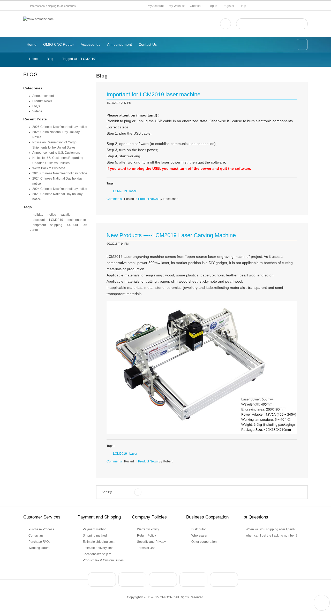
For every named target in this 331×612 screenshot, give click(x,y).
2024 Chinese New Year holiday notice (59, 189)
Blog (50, 59)
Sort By (107, 492)
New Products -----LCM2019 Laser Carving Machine (171, 235)
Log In (212, 6)
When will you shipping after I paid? (271, 529)
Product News (42, 101)
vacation (66, 214)
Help (242, 6)
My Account (156, 6)
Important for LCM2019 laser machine (153, 94)
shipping (56, 225)
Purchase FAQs (39, 542)
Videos (37, 111)
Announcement (43, 96)
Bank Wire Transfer (132, 579)
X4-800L (73, 225)
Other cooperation (204, 542)
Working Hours (38, 548)
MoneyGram (193, 579)
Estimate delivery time (98, 548)
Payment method (95, 529)
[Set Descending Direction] (137, 492)
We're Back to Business (48, 168)
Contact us (35, 535)
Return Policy (146, 535)
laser (132, 191)
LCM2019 (56, 220)
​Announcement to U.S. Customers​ (56, 152)
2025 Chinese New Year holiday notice (59, 173)
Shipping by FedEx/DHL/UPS (224, 579)
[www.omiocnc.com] (38, 19)
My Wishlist (177, 6)
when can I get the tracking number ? (271, 535)
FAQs (36, 106)
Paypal (102, 579)
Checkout (196, 6)
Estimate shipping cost (98, 542)
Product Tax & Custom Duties (103, 560)
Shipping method (95, 535)
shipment (39, 225)
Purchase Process (41, 529)
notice (52, 214)
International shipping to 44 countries (53, 5)
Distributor (198, 529)
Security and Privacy (151, 542)
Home (33, 59)
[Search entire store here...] (302, 24)
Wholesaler (199, 535)
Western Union (163, 579)
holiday (38, 214)
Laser (133, 453)
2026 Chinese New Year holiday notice (59, 127)
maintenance (76, 220)
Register (228, 6)
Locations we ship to (97, 554)
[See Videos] (225, 23)
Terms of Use (146, 548)
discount (39, 220)
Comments (114, 199)
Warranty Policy (148, 529)
